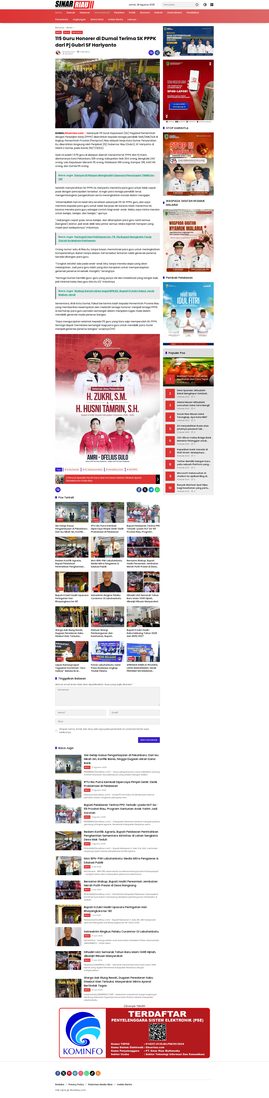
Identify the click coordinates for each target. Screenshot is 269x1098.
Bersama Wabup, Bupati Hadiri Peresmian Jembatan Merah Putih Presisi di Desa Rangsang (142, 563)
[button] (197, 4)
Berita (58, 32)
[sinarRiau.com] (74, 4)
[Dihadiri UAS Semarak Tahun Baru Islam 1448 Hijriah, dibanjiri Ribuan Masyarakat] (143, 581)
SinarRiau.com (115, 469)
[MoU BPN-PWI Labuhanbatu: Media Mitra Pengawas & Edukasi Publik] (107, 547)
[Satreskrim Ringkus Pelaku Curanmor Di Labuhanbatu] (107, 581)
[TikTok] (92, 1073)
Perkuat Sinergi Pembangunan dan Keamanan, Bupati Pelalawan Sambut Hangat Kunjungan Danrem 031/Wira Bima (107, 633)
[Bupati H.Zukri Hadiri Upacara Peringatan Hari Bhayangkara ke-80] (71, 581)
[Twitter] (145, 489)
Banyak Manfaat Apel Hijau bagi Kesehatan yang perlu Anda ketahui (192, 486)
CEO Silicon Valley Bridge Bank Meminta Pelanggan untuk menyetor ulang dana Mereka (194, 439)
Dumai (66, 32)
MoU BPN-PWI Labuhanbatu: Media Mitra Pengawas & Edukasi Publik (106, 563)
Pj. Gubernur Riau (93, 469)
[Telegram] (151, 489)
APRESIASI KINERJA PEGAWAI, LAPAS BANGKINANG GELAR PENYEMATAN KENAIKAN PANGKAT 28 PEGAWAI (142, 668)
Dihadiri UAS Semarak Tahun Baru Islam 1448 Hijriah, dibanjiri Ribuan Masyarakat (143, 598)
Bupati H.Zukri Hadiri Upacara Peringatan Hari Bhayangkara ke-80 (71, 598)
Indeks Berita (124, 1084)
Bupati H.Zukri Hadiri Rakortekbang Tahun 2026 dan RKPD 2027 (142, 633)
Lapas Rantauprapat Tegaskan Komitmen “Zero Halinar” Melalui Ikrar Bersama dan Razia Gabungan (70, 668)
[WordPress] (75, 1073)
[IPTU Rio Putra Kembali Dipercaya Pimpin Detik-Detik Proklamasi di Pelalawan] (107, 512)
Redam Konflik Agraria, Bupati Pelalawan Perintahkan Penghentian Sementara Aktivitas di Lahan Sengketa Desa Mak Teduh (71, 563)
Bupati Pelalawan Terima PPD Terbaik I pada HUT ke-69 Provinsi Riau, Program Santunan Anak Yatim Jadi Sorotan (143, 529)
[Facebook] (139, 489)
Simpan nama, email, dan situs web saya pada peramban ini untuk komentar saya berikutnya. (104, 730)
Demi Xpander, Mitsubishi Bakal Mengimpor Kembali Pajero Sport (192, 392)
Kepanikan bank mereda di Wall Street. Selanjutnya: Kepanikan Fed (192, 451)
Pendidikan (77, 32)
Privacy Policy (76, 1084)
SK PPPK (133, 469)
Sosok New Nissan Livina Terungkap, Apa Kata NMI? (192, 416)
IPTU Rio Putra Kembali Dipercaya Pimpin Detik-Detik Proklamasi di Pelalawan (107, 528)
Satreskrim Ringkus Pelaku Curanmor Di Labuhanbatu (106, 597)
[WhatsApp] (157, 489)
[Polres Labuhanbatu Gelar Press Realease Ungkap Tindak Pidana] (107, 651)
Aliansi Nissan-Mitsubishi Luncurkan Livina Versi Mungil (193, 404)
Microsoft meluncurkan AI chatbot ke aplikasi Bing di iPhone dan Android (192, 475)
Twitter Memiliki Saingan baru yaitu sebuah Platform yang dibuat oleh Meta (193, 463)
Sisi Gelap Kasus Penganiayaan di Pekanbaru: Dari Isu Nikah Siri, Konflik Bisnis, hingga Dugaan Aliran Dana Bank (71, 529)
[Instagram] (80, 1073)
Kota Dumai (73, 469)
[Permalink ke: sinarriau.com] (58, 52)
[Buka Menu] (212, 5)
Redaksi (59, 1084)
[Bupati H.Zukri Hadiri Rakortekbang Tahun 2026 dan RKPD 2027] (143, 616)
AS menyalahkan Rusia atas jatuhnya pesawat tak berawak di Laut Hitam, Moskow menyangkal (193, 427)
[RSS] (98, 1073)
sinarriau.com (68, 52)
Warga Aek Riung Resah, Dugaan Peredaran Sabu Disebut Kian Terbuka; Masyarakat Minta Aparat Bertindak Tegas (70, 633)
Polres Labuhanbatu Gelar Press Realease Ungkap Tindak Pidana (106, 667)
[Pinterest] (69, 1073)
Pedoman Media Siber (100, 1084)
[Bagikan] (157, 52)
